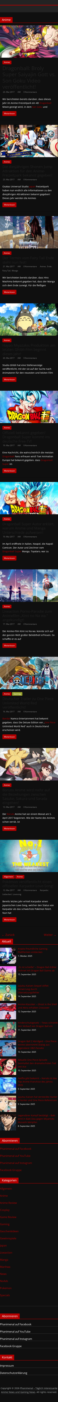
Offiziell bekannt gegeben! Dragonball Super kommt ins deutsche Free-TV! (26, 437)
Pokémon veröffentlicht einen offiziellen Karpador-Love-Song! (27, 883)
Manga (15, 270)
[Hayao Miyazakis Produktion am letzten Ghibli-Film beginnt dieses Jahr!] (29, 305)
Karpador (44, 890)
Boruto (10, 814)
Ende (49, 266)
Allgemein (8, 876)
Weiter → (50, 935)
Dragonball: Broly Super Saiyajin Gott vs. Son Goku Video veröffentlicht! (29, 77)
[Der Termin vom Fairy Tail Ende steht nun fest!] (29, 218)
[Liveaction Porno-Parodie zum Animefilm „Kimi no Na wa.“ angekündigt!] (29, 571)
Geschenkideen (9, 1231)
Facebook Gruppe (11, 1170)
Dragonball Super (11, 551)
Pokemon (6, 1288)
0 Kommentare (30, 92)
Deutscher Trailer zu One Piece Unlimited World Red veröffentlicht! (27, 703)
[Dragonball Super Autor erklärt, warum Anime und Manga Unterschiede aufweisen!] (29, 484)
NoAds (4, 1281)
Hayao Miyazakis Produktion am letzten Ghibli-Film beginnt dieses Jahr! (28, 349)
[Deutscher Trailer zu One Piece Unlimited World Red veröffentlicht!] (29, 658)
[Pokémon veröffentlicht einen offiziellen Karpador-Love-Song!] (29, 841)
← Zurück (8, 935)
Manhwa (5, 1267)
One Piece (50, 722)
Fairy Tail (6, 270)
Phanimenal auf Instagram (16, 1163)
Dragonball (45, 103)
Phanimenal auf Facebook (15, 1149)
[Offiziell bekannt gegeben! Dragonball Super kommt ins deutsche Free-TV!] (29, 392)
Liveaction (6, 1252)
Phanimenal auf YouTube (15, 1156)
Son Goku (37, 106)
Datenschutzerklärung (13, 1373)
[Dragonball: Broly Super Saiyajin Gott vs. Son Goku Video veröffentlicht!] (29, 27)
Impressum (7, 1365)
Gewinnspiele (8, 1238)
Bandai (6, 718)
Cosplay (5, 1210)
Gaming (17, 693)
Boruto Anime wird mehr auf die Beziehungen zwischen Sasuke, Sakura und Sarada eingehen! (26, 796)
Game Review (8, 1217)
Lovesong (17, 894)
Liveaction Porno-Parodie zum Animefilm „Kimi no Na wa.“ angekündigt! (27, 615)
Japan (32, 186)
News (3, 1274)
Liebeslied (6, 894)
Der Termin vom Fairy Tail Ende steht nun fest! (28, 259)
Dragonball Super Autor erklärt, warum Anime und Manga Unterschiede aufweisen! (28, 528)
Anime (7, 62)
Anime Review (8, 1203)
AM (19, 92)
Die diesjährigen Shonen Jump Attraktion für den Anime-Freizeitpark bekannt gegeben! (27, 171)
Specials (5, 1295)
